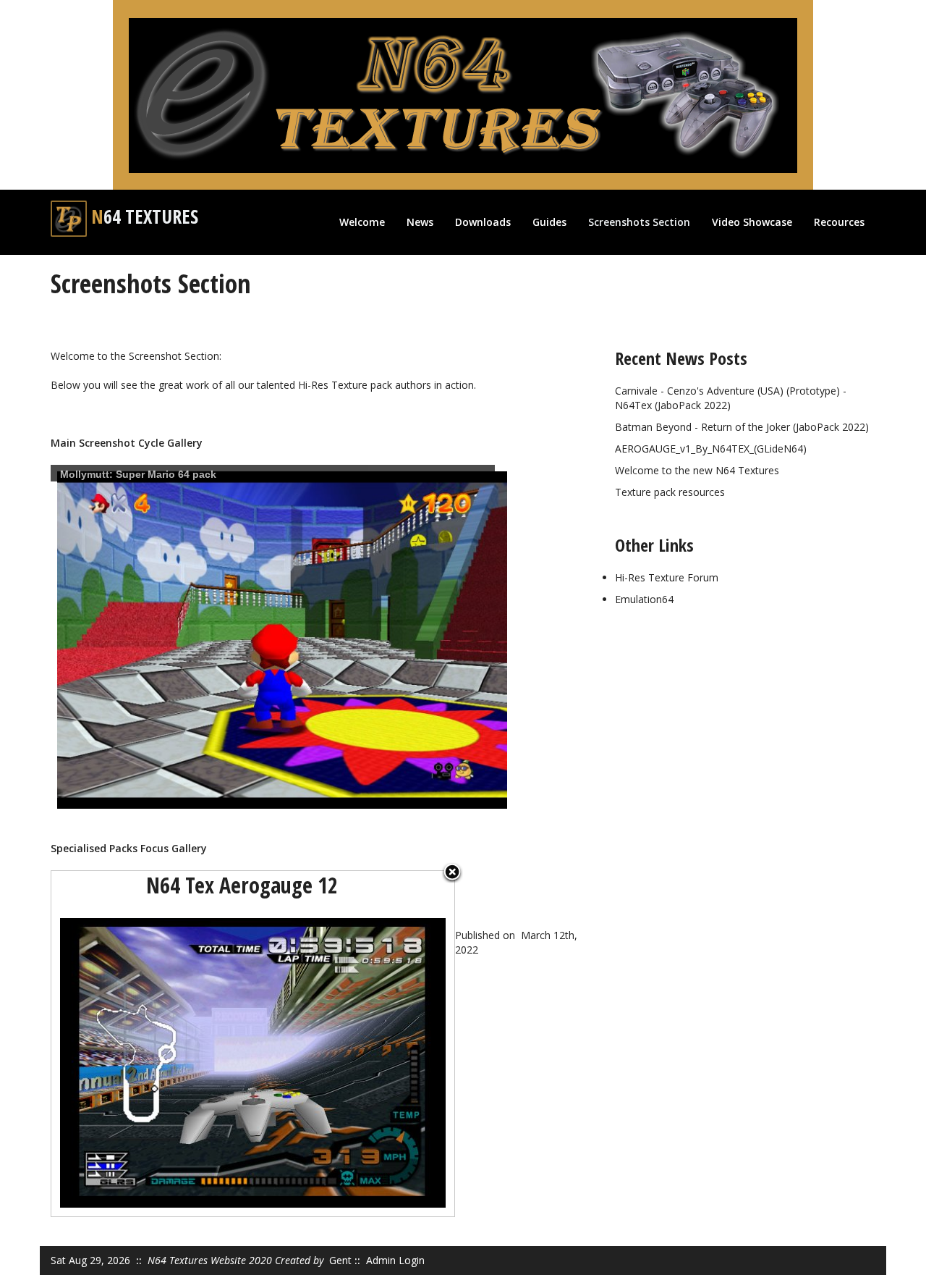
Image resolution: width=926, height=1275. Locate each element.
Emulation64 (644, 599)
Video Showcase (752, 222)
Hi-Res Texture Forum (666, 577)
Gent (340, 1260)
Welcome (362, 222)
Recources (839, 222)
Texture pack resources (670, 492)
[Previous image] (121, 1043)
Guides (549, 222)
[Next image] (383, 1043)
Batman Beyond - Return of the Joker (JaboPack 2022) (742, 427)
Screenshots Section (639, 222)
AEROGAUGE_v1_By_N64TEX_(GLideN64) (711, 448)
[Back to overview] (452, 873)
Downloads (483, 222)
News (420, 222)
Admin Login (395, 1260)
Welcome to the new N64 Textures (697, 470)
